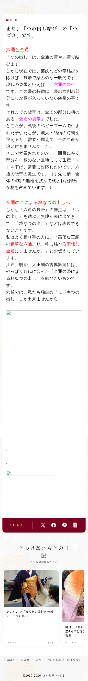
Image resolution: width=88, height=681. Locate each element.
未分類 (14, 20)
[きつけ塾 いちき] (8, 7)
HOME (9, 660)
